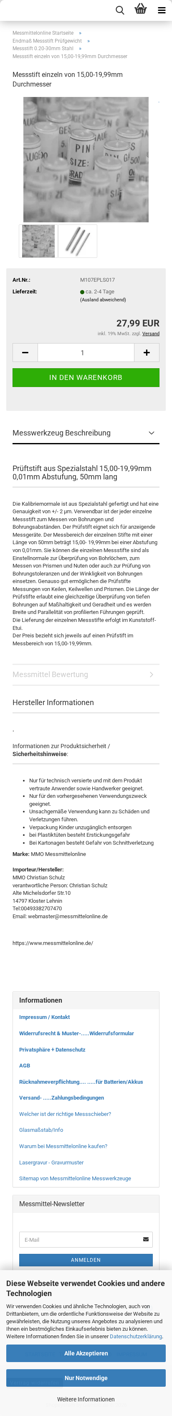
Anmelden (86, 1260)
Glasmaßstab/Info (41, 1130)
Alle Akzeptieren (86, 1353)
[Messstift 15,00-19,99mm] (86, 159)
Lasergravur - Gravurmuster (51, 1162)
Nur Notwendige (86, 1378)
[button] (25, 352)
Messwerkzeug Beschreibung (62, 432)
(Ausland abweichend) (103, 300)
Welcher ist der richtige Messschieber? (65, 1114)
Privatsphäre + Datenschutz (52, 1050)
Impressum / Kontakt (44, 1017)
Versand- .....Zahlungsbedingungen (61, 1098)
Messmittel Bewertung (50, 674)
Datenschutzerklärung (136, 1336)
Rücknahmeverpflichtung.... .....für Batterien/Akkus (81, 1082)
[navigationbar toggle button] (161, 10)
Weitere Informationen (86, 1399)
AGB (24, 1065)
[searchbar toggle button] (119, 10)
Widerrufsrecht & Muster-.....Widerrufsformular (76, 1033)
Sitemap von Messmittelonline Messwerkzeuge (75, 1178)
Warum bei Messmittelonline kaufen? (63, 1146)
